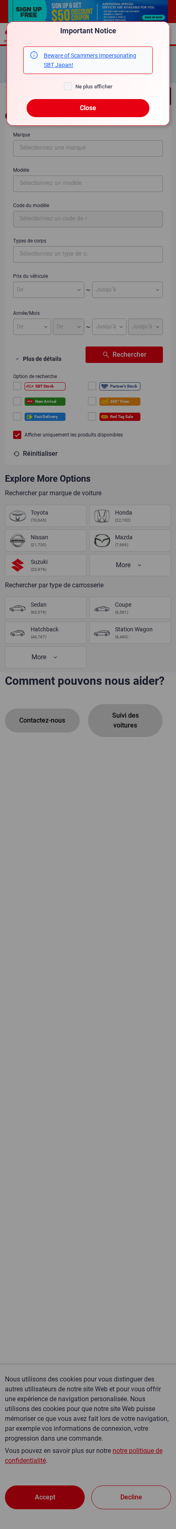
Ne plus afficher (94, 86)
